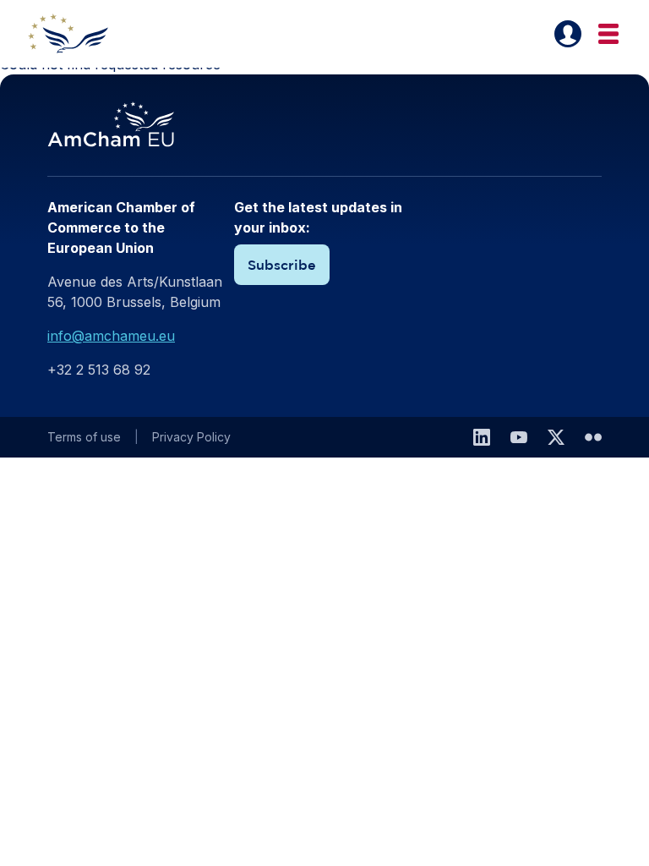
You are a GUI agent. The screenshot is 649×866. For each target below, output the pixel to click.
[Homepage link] (77, 34)
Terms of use (84, 437)
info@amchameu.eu (111, 335)
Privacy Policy (191, 437)
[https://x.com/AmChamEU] (556, 437)
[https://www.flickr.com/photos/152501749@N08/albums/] (593, 437)
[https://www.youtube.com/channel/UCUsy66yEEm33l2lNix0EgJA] (518, 437)
